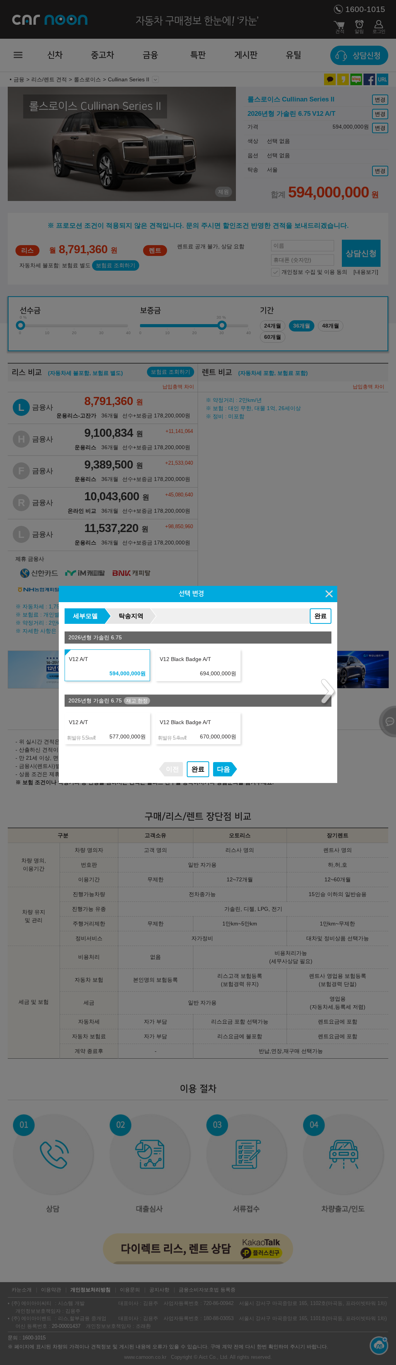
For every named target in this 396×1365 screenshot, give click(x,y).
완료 (320, 616)
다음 (223, 769)
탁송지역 (131, 616)
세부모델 (85, 616)
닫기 (329, 593)
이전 (172, 769)
